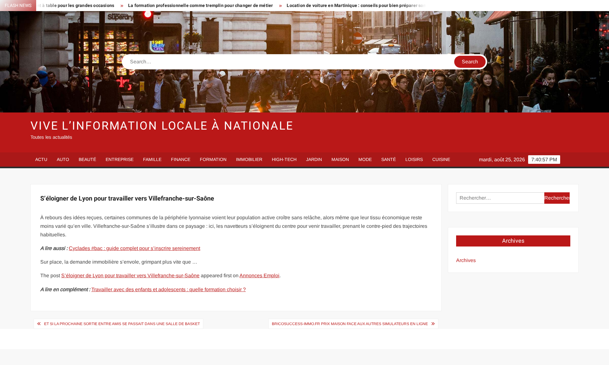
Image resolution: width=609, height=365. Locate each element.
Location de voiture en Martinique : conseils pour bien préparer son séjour (338, 5)
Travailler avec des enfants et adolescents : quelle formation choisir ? (168, 289)
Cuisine (441, 159)
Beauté (87, 159)
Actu (41, 159)
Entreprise (120, 159)
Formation (213, 159)
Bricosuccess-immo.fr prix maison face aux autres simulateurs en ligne (350, 324)
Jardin (314, 159)
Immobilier (249, 159)
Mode (365, 159)
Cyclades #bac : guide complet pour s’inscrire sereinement (134, 248)
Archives (466, 260)
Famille (152, 159)
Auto (63, 159)
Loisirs (414, 159)
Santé (388, 159)
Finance (180, 159)
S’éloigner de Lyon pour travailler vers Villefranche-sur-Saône (130, 275)
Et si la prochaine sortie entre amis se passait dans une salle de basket (122, 324)
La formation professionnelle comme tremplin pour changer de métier (175, 5)
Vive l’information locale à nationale (161, 126)
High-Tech (284, 159)
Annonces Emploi (259, 275)
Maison (340, 159)
